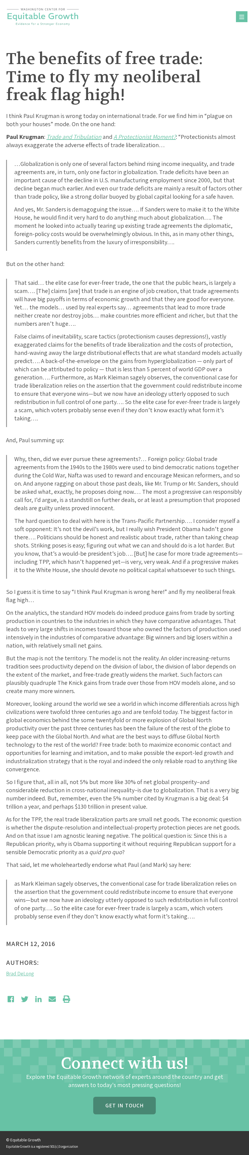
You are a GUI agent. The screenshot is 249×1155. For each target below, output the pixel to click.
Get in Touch (124, 1105)
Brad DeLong (20, 973)
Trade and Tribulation (73, 137)
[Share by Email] (52, 999)
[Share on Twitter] (24, 999)
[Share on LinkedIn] (38, 999)
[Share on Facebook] (11, 999)
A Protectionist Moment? (145, 137)
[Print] (66, 999)
